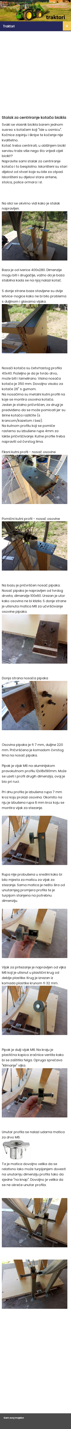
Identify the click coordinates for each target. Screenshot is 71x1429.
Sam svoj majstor (14, 1418)
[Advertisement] (35, 72)
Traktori (9, 26)
